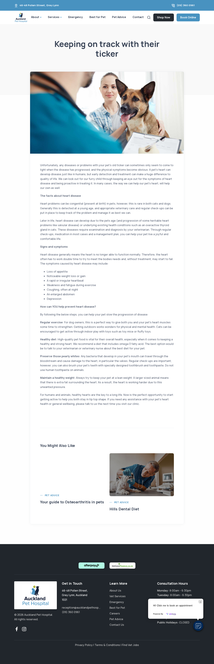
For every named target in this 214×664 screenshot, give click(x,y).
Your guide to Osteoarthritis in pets (72, 502)
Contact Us (117, 625)
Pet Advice (119, 17)
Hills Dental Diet (124, 509)
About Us (115, 590)
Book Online (188, 17)
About (35, 17)
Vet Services (118, 596)
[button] (198, 626)
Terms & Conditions (107, 645)
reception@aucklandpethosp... (81, 607)
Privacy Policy (84, 645)
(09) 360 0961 (186, 5)
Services (53, 17)
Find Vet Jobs (130, 645)
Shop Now (163, 17)
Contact (138, 17)
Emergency (75, 17)
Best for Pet (97, 17)
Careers (115, 613)
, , (75, 595)
